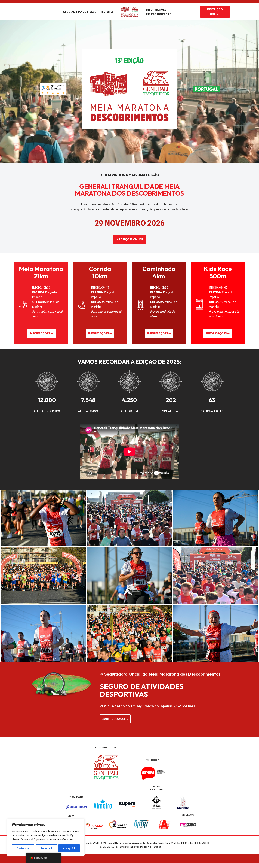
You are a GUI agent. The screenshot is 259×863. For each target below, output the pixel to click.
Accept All (69, 848)
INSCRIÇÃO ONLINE (215, 12)
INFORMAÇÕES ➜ (41, 333)
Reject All (46, 848)
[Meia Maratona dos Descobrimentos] (129, 11)
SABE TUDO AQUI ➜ (115, 719)
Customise (23, 848)
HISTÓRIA (107, 11)
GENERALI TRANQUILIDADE (79, 11)
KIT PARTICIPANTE (158, 14)
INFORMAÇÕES (156, 9)
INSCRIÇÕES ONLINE (129, 239)
